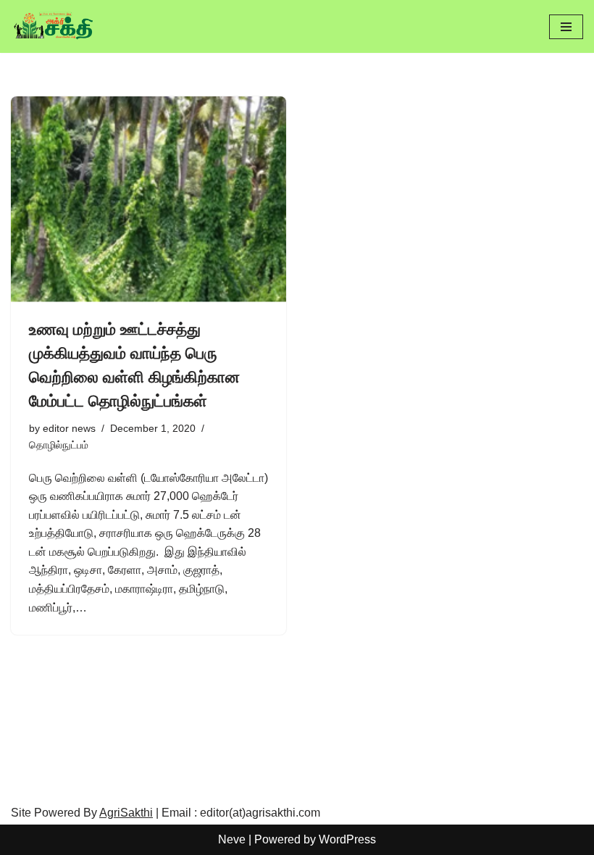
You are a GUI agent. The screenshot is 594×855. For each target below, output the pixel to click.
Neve (232, 839)
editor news (69, 428)
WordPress (347, 839)
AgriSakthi (126, 812)
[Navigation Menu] (566, 26)
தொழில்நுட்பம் (58, 445)
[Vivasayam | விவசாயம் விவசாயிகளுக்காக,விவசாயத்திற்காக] (54, 26)
